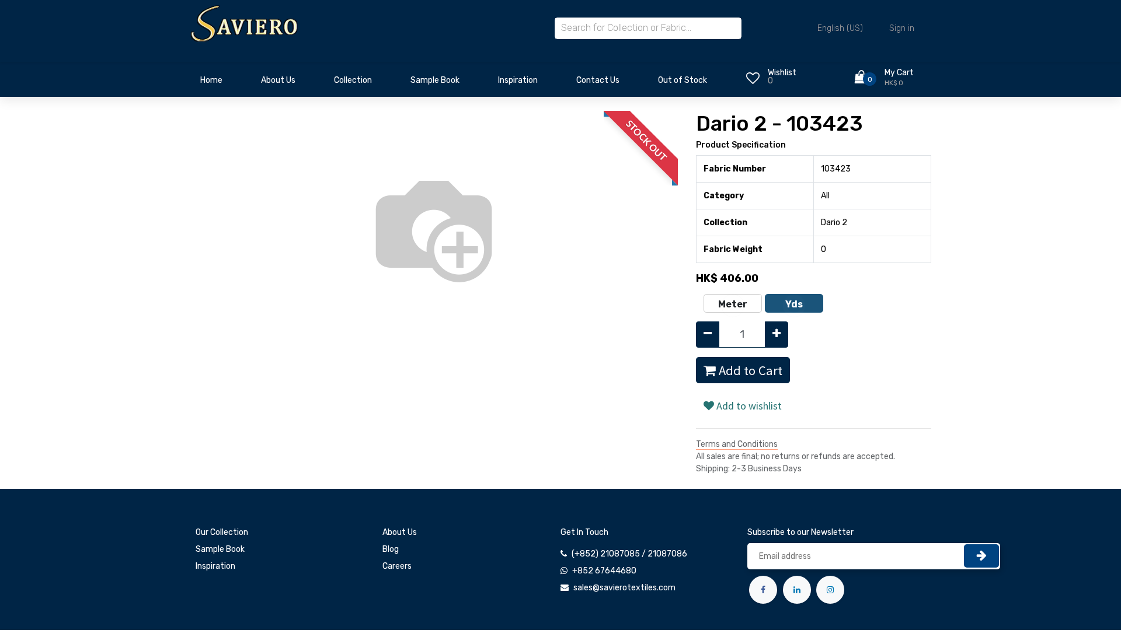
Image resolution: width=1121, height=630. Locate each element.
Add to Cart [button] (749, 370)
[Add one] (776, 334)
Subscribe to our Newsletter (800, 532)
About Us (399, 532)
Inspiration (215, 566)
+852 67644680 (604, 571)
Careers (397, 566)
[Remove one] (707, 334)
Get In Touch (584, 532)
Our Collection (222, 532)
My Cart (899, 73)
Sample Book (220, 549)
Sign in (901, 28)
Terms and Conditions (737, 444)
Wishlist (782, 73)
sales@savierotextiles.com (624, 588)
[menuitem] (211, 83)
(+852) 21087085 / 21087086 (629, 554)
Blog (390, 549)
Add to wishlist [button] (748, 405)
